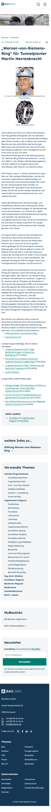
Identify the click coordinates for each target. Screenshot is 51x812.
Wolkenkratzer (14, 523)
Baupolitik (12, 549)
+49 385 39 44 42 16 (14, 721)
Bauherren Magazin (13, 583)
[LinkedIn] (27, 731)
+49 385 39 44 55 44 (14, 718)
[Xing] (32, 731)
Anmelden (6, 783)
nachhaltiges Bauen (17, 564)
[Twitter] (19, 731)
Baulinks (4, 37)
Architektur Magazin (14, 580)
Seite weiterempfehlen (14, 626)
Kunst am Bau (14, 496)
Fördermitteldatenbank (18, 561)
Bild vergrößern (24, 98)
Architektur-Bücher (17, 538)
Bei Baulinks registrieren (15, 619)
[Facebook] (23, 731)
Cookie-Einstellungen (34, 788)
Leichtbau (12, 519)
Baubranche (10, 587)
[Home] (24, 692)
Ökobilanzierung (15, 568)
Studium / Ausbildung (18, 493)
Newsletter (6, 779)
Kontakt (5, 792)
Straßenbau (13, 504)
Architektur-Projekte (17, 534)
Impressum (30, 779)
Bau (3, 747)
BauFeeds (29, 764)
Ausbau (4, 751)
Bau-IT (4, 764)
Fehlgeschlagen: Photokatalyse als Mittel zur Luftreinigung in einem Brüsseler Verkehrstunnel (25, 388)
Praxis (4, 759)
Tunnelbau (14, 418)
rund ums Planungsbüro (19, 553)
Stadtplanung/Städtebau (19, 542)
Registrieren (6, 788)
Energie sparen (31, 751)
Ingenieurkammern (17, 481)
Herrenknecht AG (13, 337)
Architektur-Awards (17, 530)
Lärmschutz (13, 515)
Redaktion (15, 37)
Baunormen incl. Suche (18, 557)
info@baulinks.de (13, 724)
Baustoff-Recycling (17, 572)
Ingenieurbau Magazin (15, 500)
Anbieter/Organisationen (16, 474)
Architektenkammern (17, 477)
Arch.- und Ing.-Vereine (18, 485)
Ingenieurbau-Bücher (18, 527)
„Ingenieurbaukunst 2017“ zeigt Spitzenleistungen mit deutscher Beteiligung (20, 352)
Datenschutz (30, 783)
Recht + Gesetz (11, 595)
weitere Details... (12, 372)
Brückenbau (13, 508)
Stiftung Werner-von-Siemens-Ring (21, 333)
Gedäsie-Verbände (16, 489)
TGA (3, 755)
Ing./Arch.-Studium (13, 576)
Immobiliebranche (13, 591)
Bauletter (35, 649)
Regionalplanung (16, 546)
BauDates (29, 755)
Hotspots (29, 747)
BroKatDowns (31, 759)
